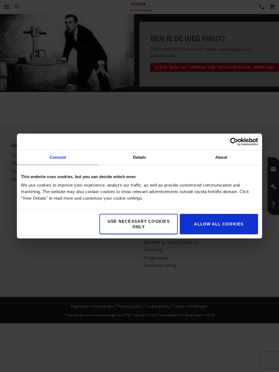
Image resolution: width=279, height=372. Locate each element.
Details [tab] (139, 157)
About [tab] (221, 157)
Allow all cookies (219, 224)
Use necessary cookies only (139, 224)
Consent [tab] (58, 157)
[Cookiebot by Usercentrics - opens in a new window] (234, 142)
